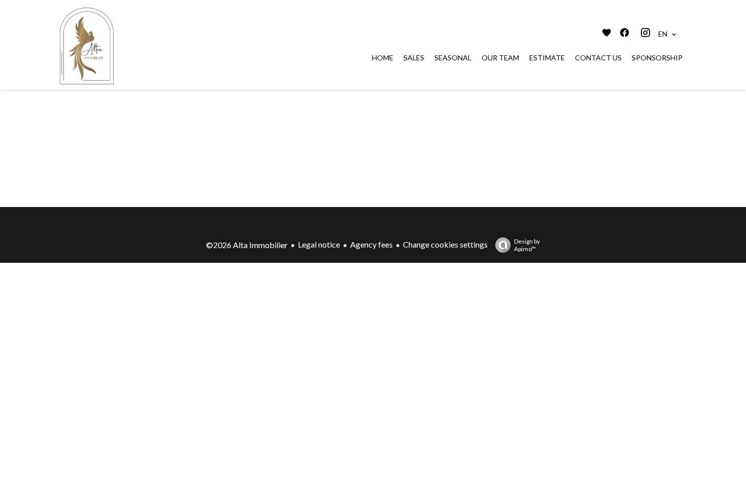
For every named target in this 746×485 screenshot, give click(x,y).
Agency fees (371, 244)
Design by (527, 245)
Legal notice (319, 244)
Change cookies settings (445, 244)
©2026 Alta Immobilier (247, 245)
